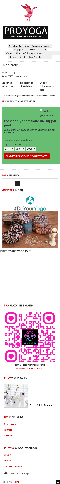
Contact (7, 455)
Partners (8, 430)
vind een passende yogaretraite (26, 156)
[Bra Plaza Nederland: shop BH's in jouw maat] (30, 363)
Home (16, 482)
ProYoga (26, 31)
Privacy (7, 461)
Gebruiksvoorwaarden (14, 467)
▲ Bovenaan (58, 482)
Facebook (8, 436)
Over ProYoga (10, 424)
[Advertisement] (30, 277)
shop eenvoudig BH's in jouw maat (30, 368)
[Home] (29, 25)
